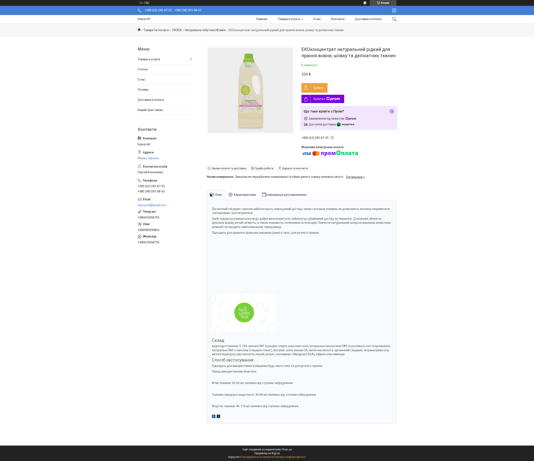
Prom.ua (287, 449)
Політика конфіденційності (290, 457)
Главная (261, 19)
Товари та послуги (156, 30)
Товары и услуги (289, 19)
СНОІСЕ (177, 30)
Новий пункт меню (150, 110)
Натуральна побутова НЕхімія (205, 30)
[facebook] (213, 417)
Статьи (142, 69)
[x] (218, 417)
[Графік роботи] (394, 10)
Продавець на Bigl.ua (267, 453)
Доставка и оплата (368, 19)
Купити (318, 88)
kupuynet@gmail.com (152, 205)
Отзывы (143, 89)
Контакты (338, 19)
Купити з (319, 99)
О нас (317, 19)
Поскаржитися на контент (256, 457)
